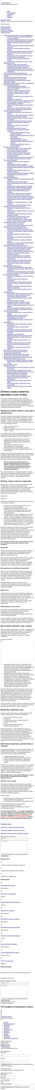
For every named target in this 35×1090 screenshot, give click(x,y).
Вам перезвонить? (6, 20)
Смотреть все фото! (6, 1016)
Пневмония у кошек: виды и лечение (17, 150)
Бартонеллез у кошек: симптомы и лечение (19, 108)
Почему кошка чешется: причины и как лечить (20, 293)
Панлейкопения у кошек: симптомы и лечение (20, 165)
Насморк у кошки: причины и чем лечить (18, 152)
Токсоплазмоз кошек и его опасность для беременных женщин (18, 88)
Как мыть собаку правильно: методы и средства (20, 371)
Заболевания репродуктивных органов (14, 226)
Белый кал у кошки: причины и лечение (18, 250)
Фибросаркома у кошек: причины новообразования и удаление (16, 317)
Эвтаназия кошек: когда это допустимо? (15, 79)
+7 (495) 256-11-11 (6, 2)
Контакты (10, 17)
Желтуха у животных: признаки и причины (19, 308)
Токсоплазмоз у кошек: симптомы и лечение (19, 109)
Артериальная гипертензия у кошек (17, 218)
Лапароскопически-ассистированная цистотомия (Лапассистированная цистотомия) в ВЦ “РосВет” (21, 140)
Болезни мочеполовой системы (12, 110)
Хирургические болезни (10, 177)
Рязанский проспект (9, 1024)
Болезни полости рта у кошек (15, 223)
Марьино (6, 1028)
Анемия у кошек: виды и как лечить (17, 64)
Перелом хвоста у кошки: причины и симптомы (20, 197)
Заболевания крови (9, 63)
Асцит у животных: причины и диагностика (16, 355)
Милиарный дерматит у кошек (15, 300)
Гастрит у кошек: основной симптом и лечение (20, 251)
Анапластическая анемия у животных (17, 67)
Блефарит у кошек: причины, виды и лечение (19, 335)
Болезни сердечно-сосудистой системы (15, 206)
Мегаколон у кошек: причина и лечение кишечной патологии (18, 253)
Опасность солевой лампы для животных (18, 255)
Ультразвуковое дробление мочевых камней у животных (20, 133)
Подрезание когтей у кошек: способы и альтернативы (19, 83)
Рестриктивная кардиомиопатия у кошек (18, 216)
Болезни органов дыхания (11, 147)
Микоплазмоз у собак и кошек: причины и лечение (18, 357)
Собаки (8, 26)
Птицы (8, 32)
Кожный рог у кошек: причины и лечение (18, 295)
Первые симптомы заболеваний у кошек (15, 77)
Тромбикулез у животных (14, 99)
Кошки (8, 28)
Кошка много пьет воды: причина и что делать (20, 51)
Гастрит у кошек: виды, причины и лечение (19, 260)
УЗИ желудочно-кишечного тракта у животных (20, 247)
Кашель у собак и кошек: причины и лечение (19, 221)
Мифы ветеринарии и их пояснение (17, 373)
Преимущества (11, 12)
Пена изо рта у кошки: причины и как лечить (19, 41)
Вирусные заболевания (10, 160)
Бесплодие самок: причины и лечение (17, 228)
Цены (8, 11)
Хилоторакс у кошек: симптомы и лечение (19, 158)
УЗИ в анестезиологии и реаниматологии (15, 73)
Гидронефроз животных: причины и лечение (19, 121)
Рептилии (10, 31)
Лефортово (7, 1032)
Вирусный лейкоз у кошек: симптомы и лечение (20, 173)
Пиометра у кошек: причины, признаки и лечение (14, 833)
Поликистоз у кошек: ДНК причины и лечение (20, 115)
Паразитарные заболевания (11, 84)
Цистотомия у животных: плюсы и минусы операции (20, 144)
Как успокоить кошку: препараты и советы (19, 376)
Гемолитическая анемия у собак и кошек (18, 65)
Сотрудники (10, 14)
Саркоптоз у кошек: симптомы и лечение (18, 90)
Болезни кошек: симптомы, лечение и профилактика (18, 35)
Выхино (6, 1022)
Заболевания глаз (8, 322)
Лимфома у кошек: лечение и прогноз (17, 315)
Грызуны (9, 29)
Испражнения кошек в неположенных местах (19, 55)
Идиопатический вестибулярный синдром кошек (20, 271)
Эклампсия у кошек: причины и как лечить (19, 267)
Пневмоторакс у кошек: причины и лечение (19, 187)
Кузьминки (7, 1025)
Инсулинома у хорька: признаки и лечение (16, 350)
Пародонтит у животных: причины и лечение (20, 360)
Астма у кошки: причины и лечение (17, 151)
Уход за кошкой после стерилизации (17, 181)
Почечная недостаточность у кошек (17, 116)
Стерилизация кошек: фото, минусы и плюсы (19, 229)
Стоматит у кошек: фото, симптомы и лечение (20, 225)
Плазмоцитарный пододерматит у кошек (18, 302)
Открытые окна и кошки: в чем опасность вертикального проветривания (15, 352)
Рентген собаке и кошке (10, 364)
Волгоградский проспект (11, 1038)
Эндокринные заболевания (11, 274)
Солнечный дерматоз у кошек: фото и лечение (20, 309)
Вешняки (6, 1031)
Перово (6, 1034)
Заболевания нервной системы (12, 266)
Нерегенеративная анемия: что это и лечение (19, 68)
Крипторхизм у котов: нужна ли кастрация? (19, 193)
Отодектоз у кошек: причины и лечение (18, 92)
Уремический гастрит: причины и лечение (19, 248)
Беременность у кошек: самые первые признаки (20, 242)
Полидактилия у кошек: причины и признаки (19, 186)
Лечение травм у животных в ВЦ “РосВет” (19, 189)
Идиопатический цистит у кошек (16, 128)
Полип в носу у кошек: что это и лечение (18, 194)
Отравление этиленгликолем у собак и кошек (19, 61)
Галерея (9, 15)
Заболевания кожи (9, 292)
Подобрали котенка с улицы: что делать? (18, 303)
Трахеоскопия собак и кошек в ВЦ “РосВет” (19, 148)
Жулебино (7, 1035)
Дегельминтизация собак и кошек (16, 86)
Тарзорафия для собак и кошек (15, 334)
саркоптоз (6, 508)
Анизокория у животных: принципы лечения (16, 354)
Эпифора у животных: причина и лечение (19, 342)
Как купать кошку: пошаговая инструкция (19, 370)
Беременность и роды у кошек (15, 244)
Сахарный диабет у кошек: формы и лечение (19, 281)
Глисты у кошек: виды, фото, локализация (19, 102)
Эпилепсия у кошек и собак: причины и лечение (20, 273)
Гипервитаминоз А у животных (16, 57)
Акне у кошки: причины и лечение (17, 296)
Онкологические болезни (11, 310)
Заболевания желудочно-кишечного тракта (16, 245)
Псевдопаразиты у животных (15, 103)
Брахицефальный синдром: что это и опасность (20, 157)
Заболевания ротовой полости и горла (14, 222)
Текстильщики (8, 1029)
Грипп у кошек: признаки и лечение (17, 164)
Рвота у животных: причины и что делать (18, 261)
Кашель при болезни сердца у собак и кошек (19, 219)
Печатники (7, 1037)
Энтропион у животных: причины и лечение (19, 329)
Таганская (7, 1026)
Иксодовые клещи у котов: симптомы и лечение (20, 100)
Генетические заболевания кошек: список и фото (20, 39)
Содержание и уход (9, 366)
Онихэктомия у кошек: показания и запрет (19, 205)
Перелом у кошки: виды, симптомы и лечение (20, 196)
